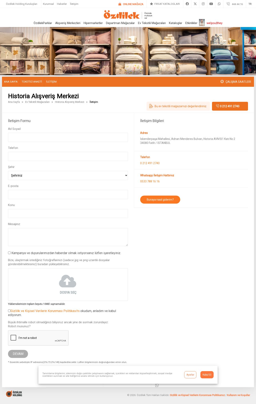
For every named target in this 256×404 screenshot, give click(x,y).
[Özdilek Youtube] (211, 4)
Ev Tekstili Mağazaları (152, 23)
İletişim (74, 3)
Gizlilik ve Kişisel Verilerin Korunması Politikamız (197, 395)
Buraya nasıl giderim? (160, 199)
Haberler (62, 3)
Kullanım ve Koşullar (238, 395)
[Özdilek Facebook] (187, 4)
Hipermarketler (93, 23)
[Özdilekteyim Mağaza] (131, 4)
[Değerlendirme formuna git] (178, 106)
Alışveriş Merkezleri (67, 23)
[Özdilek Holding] (14, 396)
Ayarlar (190, 374)
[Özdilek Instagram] (203, 4)
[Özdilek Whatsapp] (219, 4)
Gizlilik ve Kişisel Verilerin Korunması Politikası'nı (45, 311)
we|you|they (214, 23)
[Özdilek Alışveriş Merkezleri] (128, 18)
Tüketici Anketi (32, 81)
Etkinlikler (191, 23)
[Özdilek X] (195, 4)
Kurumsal (48, 3)
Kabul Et (207, 374)
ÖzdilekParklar (43, 23)
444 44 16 (237, 4)
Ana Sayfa (11, 81)
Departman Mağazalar (120, 23)
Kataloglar (175, 23)
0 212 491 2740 (229, 106)
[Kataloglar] (165, 4)
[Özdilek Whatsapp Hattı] (157, 386)
